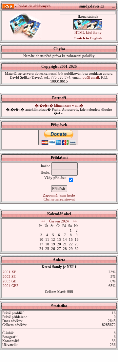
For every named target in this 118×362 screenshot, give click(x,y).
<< (43, 221)
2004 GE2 (10, 286)
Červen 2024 (59, 221)
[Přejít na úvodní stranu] (22, 25)
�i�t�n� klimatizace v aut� (59, 105)
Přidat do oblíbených (33, 6)
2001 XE (9, 272)
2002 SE (9, 276)
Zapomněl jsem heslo (59, 195)
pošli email (91, 77)
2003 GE (9, 281)
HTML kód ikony (88, 32)
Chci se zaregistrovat (59, 199)
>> (75, 221)
